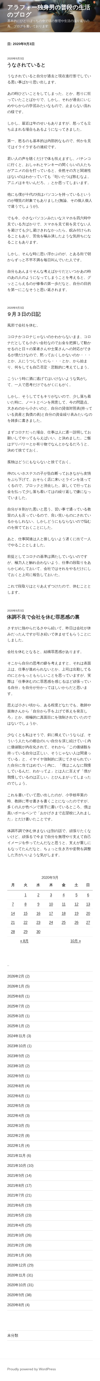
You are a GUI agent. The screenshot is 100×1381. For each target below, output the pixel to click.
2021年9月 (15, 1175)
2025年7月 (15, 1006)
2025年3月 (15, 1016)
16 (38, 913)
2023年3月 (15, 1066)
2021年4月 (15, 1225)
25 (64, 922)
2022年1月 (15, 1145)
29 (25, 932)
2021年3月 (15, 1235)
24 (51, 922)
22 (25, 922)
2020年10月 (16, 1285)
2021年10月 (16, 1165)
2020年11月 (16, 1275)
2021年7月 (15, 1195)
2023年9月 (15, 1056)
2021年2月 (15, 1245)
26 (76, 922)
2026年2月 (15, 976)
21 (13, 922)
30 (38, 932)
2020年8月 (15, 1305)
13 (88, 904)
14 (13, 913)
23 (38, 922)
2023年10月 (16, 1046)
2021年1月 (15, 1255)
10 (51, 904)
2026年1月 (15, 986)
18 (64, 913)
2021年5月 (15, 1215)
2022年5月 (15, 1105)
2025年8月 (15, 996)
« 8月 (24, 941)
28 (13, 932)
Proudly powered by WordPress (31, 1369)
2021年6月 (15, 1205)
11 (64, 904)
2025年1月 (15, 1026)
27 (88, 922)
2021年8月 (15, 1185)
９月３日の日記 (24, 314)
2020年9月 (15, 1295)
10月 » (75, 941)
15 (25, 913)
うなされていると (26, 64)
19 (76, 913)
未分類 (12, 1335)
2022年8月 (15, 1086)
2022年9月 (15, 1076)
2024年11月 (16, 1036)
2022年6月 (15, 1096)
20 (88, 913)
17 (51, 913)
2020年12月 (16, 1265)
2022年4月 (15, 1115)
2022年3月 (15, 1125)
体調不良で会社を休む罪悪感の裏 (43, 617)
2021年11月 (16, 1155)
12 (76, 904)
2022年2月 (15, 1135)
